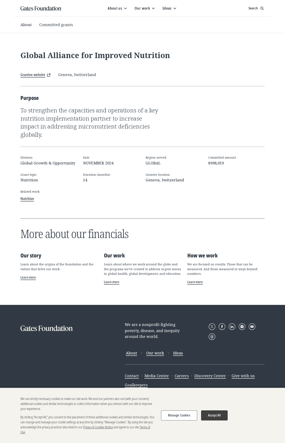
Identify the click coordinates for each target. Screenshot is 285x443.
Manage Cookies (179, 415)
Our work (155, 352)
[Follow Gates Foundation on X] (212, 326)
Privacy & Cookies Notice (98, 427)
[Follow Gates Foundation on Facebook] (222, 326)
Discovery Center (210, 375)
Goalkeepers (136, 384)
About (26, 24)
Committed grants (56, 24)
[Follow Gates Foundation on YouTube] (252, 326)
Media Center (156, 375)
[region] (142, 415)
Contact (132, 375)
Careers (182, 375)
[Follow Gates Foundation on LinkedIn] (232, 326)
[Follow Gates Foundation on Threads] (212, 336)
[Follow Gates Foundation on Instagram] (242, 326)
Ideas (178, 352)
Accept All (214, 415)
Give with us (243, 375)
